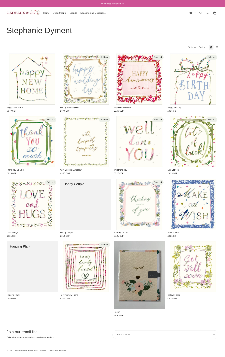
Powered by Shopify (37, 350)
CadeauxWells (20, 350)
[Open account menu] (207, 13)
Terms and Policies (57, 350)
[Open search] (200, 13)
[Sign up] (214, 335)
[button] (202, 47)
